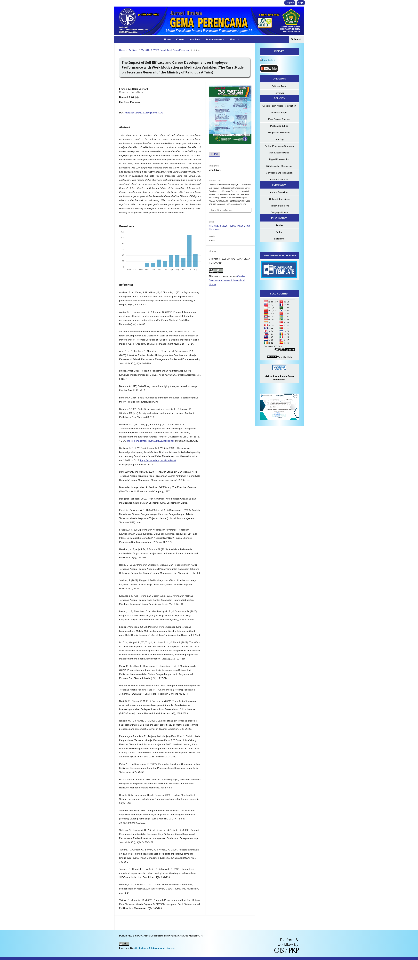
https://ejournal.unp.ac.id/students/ (158, 460)
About (233, 39)
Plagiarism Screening (279, 132)
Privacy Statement (279, 205)
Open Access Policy (279, 152)
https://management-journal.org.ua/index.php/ (150, 440)
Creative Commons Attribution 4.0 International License (227, 280)
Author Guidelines (279, 192)
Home (167, 39)
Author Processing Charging (279, 146)
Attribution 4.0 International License (154, 948)
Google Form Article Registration (279, 105)
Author (279, 232)
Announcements (214, 39)
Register (290, 2)
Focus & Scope (279, 112)
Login (300, 2)
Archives (195, 39)
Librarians (279, 238)
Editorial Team (279, 86)
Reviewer (279, 93)
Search (297, 39)
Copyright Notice (279, 212)
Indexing (279, 139)
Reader (279, 225)
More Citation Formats (222, 210)
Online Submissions (279, 199)
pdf (216, 154)
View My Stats (284, 357)
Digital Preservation (279, 159)
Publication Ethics (279, 126)
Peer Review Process (279, 119)
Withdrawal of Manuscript (279, 166)
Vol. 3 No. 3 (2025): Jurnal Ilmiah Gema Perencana (165, 50)
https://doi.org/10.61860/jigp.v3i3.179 (144, 112)
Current (180, 39)
